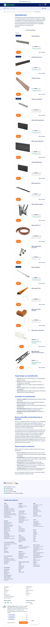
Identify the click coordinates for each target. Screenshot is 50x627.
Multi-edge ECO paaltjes (37, 204)
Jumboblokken (6, 533)
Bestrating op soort (7, 523)
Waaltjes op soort (7, 528)
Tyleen (20, 535)
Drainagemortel (7, 561)
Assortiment (8, 11)
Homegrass (35, 533)
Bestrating (14, 11)
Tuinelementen (37, 11)
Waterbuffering (21, 565)
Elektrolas (20, 541)
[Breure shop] (9, 5)
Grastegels (6, 532)
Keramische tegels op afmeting (9, 513)
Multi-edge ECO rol (36, 225)
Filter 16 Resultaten (31, 30)
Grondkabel (21, 558)
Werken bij (35, 551)
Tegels (5, 503)
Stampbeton (35, 512)
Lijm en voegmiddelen (8, 556)
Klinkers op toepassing (8, 526)
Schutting (5, 571)
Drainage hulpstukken (22, 548)
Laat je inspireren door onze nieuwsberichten (38, 547)
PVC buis (20, 527)
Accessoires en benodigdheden (10, 560)
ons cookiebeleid (17, 609)
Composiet (6, 580)
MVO (5, 593)
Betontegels (6, 506)
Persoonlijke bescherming (38, 526)
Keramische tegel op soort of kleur (10, 514)
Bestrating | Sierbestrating (22, 11)
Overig (34, 519)
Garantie (34, 563)
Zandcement (35, 514)
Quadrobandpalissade (37, 162)
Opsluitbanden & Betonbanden (9, 536)
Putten (20, 570)
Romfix (34, 535)
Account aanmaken (36, 566)
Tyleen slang (21, 536)
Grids (5, 549)
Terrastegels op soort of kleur (9, 511)
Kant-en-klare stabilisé (37, 511)
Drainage (20, 545)
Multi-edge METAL (36, 267)
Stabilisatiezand (36, 509)
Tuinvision (35, 541)
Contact (34, 558)
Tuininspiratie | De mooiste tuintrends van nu (38, 550)
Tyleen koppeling (22, 537)
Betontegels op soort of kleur (9, 509)
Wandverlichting (21, 518)
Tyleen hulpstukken (22, 539)
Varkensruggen (6, 534)
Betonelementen (7, 572)
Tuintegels (6, 504)
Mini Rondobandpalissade (38, 141)
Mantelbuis (21, 551)
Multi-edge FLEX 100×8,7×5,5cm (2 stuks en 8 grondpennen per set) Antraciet (38, 352)
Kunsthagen (21, 507)
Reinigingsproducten (37, 523)
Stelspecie (35, 513)
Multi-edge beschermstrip (38, 330)
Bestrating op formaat (8, 522)
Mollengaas (6, 551)
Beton (34, 503)
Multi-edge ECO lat (36, 183)
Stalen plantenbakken (8, 575)
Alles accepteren (23, 622)
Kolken (20, 564)
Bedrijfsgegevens (36, 555)
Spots (20, 515)
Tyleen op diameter (22, 540)
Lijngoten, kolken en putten (24, 561)
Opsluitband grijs (36, 36)
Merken (34, 529)
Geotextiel (6, 548)
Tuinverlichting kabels (22, 517)
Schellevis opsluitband (37, 99)
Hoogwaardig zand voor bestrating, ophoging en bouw (10, 544)
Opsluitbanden (30, 11)
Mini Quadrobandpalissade (38, 120)
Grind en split (6, 547)
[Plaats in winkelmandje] (21, 346)
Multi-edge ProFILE (36, 288)
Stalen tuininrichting (7, 576)
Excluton (34, 531)
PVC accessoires (22, 530)
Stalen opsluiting (7, 577)
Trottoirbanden (6, 537)
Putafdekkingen (21, 572)
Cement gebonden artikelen (9, 558)
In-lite (34, 537)
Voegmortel (6, 557)
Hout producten (36, 521)
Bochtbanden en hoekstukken (9, 538)
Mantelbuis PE (21, 554)
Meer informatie (42, 52)
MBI (34, 540)
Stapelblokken (6, 570)
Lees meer (17, 26)
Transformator (21, 521)
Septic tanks (21, 568)
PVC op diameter (22, 531)
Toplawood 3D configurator (38, 556)
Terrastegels (6, 507)
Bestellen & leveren (36, 560)
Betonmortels (6, 552)
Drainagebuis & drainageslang (24, 546)
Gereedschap (35, 522)
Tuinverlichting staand (22, 513)
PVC (19, 526)
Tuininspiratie (6, 590)
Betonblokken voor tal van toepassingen (38, 505)
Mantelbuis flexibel (22, 553)
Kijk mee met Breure (36, 557)
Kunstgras (21, 503)
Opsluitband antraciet (37, 57)
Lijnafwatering (21, 567)
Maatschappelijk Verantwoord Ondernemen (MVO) (38, 553)
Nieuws (5, 588)
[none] (4, 8)
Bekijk (18, 52)
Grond (5, 546)
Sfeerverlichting (21, 516)
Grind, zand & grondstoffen (9, 542)
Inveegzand (6, 562)
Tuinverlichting (22, 511)
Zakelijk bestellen (29, 602)
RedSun (34, 538)
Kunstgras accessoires (23, 506)
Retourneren (35, 562)
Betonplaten (35, 507)
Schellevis (35, 532)
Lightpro (34, 536)
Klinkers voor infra (7, 531)
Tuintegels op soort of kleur (9, 508)
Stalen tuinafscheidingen (8, 578)
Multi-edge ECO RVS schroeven (36, 247)
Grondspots (21, 522)
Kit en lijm (5, 563)
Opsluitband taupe (36, 78)
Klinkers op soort (7, 529)
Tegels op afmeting (7, 517)
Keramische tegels (7, 512)
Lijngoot (20, 563)
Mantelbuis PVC (21, 555)
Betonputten (35, 508)
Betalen (34, 561)
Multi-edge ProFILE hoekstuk (36, 310)
